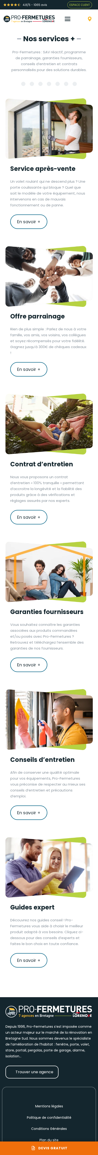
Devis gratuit (53, 1148)
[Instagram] (39, 1093)
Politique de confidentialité (49, 1117)
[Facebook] (29, 1093)
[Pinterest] (58, 1093)
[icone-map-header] (89, 19)
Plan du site (49, 1140)
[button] (71, 19)
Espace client (79, 5)
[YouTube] (49, 1093)
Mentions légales (49, 1106)
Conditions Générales (49, 1128)
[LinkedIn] (68, 1093)
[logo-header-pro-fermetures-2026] (29, 19)
